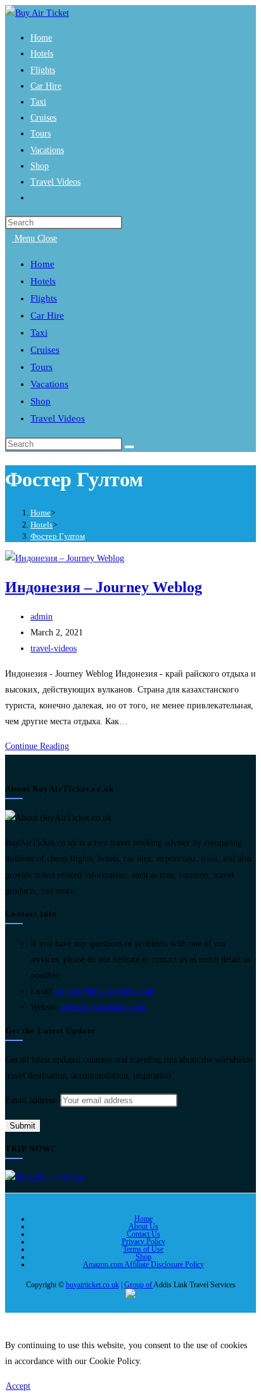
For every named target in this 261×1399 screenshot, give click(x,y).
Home (143, 1218)
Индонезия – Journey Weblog (103, 587)
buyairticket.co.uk (92, 1284)
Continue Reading (40, 746)
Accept (18, 1386)
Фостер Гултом (57, 536)
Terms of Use (143, 1249)
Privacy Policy (143, 1241)
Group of (138, 1284)
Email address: (32, 1100)
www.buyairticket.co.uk (103, 1007)
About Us (143, 1226)
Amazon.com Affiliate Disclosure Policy (143, 1264)
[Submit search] (129, 447)
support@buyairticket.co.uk (104, 991)
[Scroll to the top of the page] (8, 1320)
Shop (143, 1256)
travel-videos (53, 648)
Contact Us (143, 1234)
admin (41, 616)
